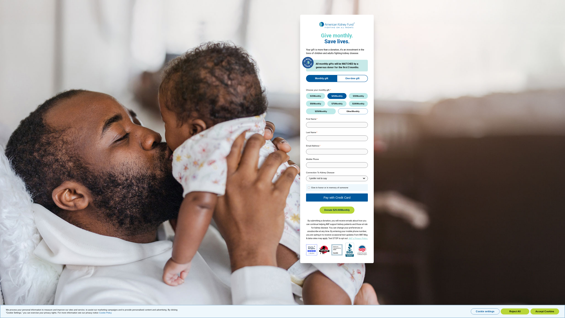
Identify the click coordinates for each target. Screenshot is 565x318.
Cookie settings (485, 311)
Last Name (311, 132)
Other (349, 111)
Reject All (515, 311)
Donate (332, 210)
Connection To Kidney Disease (320, 172)
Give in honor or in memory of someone (329, 187)
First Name (311, 119)
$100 (354, 104)
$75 (333, 104)
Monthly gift (321, 78)
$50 (311, 104)
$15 (311, 96)
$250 (317, 111)
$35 (354, 96)
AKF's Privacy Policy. (358, 238)
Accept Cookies (544, 311)
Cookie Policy (105, 313)
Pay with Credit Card (337, 197)
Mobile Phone (312, 159)
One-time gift (352, 78)
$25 (333, 96)
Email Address (312, 146)
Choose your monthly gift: (318, 90)
